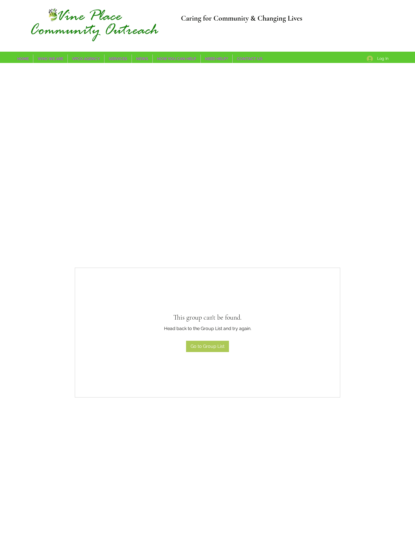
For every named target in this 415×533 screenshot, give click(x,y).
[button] (86, 58)
